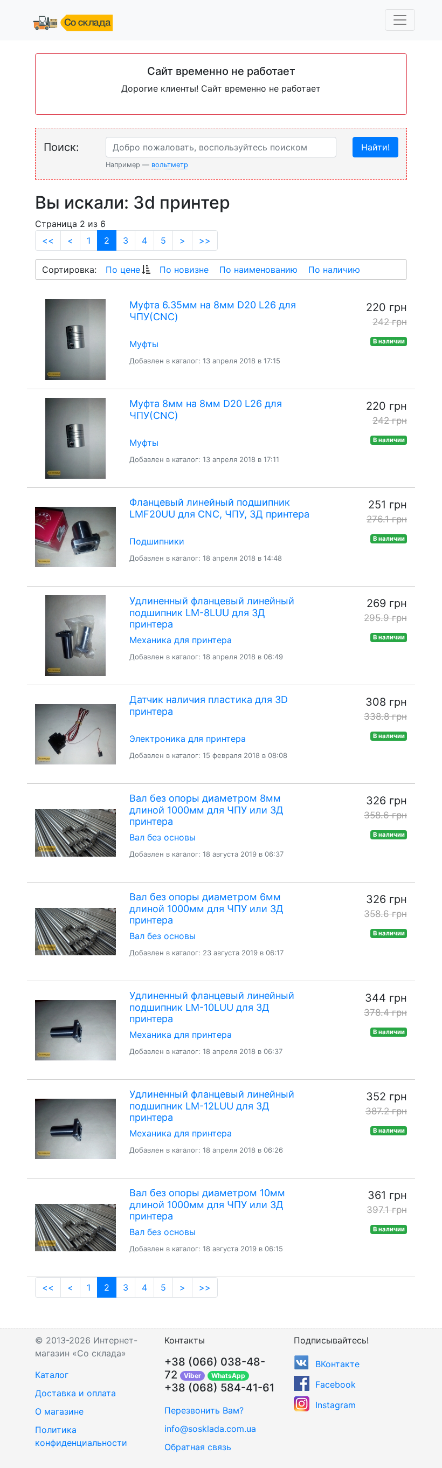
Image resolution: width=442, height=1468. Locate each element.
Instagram (335, 1405)
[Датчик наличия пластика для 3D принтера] (75, 734)
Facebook (335, 1384)
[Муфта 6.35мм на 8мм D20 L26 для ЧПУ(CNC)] (75, 339)
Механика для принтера (180, 640)
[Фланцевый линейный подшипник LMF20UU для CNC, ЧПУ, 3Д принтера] (75, 537)
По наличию (334, 269)
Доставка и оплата (75, 1393)
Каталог (51, 1374)
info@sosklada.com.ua (210, 1428)
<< (48, 240)
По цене (123, 269)
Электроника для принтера (187, 738)
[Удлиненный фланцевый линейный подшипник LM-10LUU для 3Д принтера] (75, 1030)
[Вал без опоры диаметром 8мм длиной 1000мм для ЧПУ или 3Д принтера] (75, 832)
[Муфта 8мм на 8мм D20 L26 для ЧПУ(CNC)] (75, 438)
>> (205, 240)
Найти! (375, 147)
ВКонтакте (337, 1364)
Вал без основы (162, 837)
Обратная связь (197, 1447)
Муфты (143, 344)
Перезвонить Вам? (204, 1410)
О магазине (59, 1411)
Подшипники (156, 541)
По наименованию (258, 269)
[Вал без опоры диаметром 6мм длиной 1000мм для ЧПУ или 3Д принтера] (75, 931)
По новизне (184, 269)
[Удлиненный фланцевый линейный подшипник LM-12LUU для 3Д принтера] (75, 1128)
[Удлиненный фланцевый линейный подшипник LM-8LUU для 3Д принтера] (75, 635)
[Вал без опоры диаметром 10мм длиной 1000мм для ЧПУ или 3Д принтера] (75, 1227)
